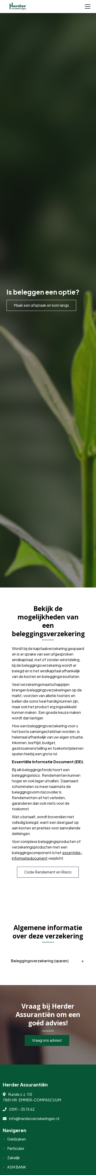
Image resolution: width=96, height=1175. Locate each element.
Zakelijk (13, 1157)
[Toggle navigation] (87, 6)
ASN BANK (16, 1167)
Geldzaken (16, 1139)
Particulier (15, 1148)
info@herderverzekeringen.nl (34, 1118)
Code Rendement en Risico (48, 871)
